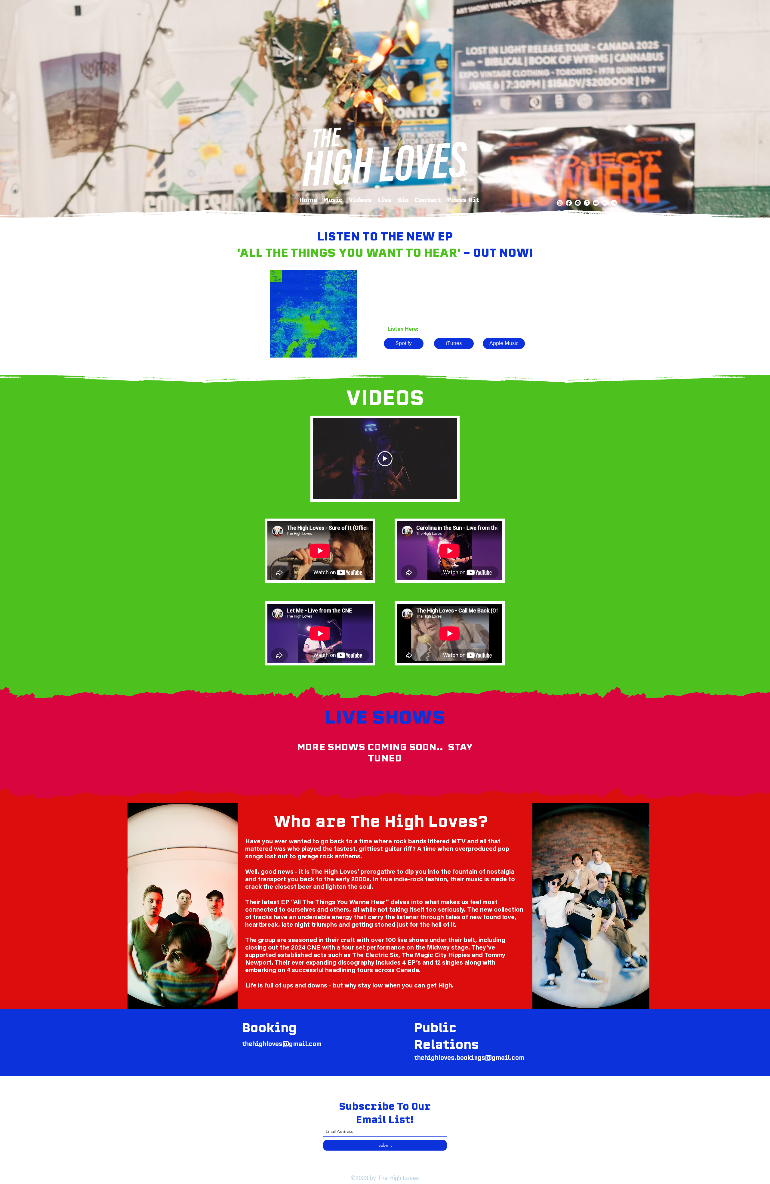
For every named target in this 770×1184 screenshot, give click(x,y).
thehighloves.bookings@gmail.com (469, 1058)
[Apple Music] (587, 203)
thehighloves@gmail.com (282, 1044)
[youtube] (596, 203)
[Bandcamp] (605, 203)
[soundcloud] (614, 203)
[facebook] (569, 203)
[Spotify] (578, 203)
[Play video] (385, 458)
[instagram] (560, 203)
